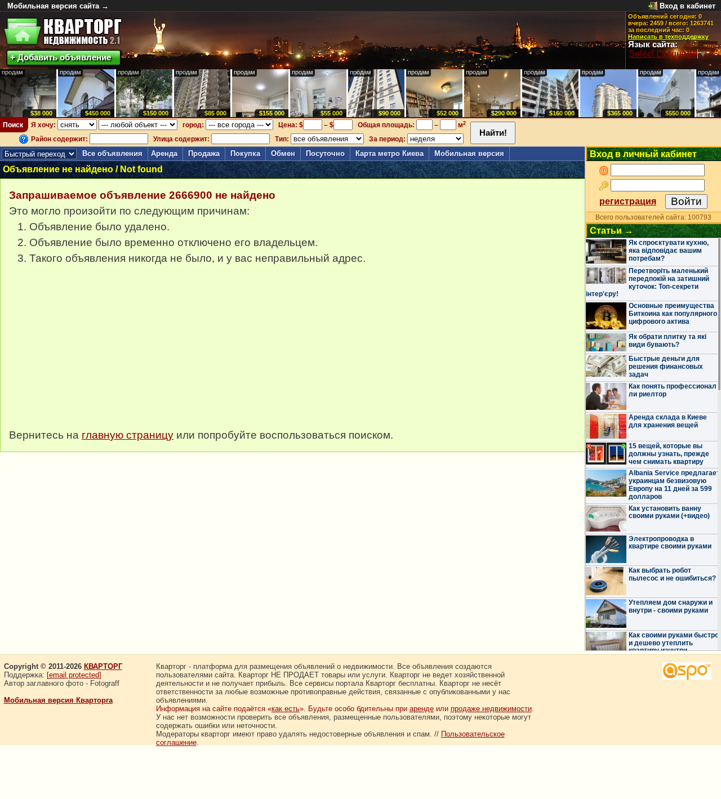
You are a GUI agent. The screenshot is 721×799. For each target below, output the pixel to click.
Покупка (245, 153)
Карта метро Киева (389, 153)
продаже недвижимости (491, 708)
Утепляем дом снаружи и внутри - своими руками (671, 606)
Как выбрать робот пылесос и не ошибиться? (672, 574)
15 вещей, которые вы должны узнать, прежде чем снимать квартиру (669, 454)
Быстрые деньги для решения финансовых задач (666, 366)
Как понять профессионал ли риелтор (672, 390)
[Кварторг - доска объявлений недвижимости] (63, 32)
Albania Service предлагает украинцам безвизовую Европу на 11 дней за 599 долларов (674, 484)
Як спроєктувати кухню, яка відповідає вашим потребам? (669, 250)
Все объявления (112, 153)
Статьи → (611, 230)
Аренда (164, 153)
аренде (422, 708)
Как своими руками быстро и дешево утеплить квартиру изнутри (674, 643)
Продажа (204, 153)
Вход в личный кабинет (643, 154)
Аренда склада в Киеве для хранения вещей (668, 421)
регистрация (627, 201)
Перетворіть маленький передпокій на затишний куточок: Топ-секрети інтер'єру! (647, 282)
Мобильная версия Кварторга (58, 700)
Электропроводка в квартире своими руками (670, 543)
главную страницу (127, 435)
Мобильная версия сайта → (58, 6)
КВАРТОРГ (103, 666)
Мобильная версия (469, 153)
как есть (286, 708)
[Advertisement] (93, 352)
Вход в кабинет (687, 6)
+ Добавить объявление (60, 57)
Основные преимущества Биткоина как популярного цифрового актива (673, 313)
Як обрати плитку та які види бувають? (667, 341)
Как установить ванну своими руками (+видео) (669, 512)
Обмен (283, 153)
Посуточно (325, 153)
